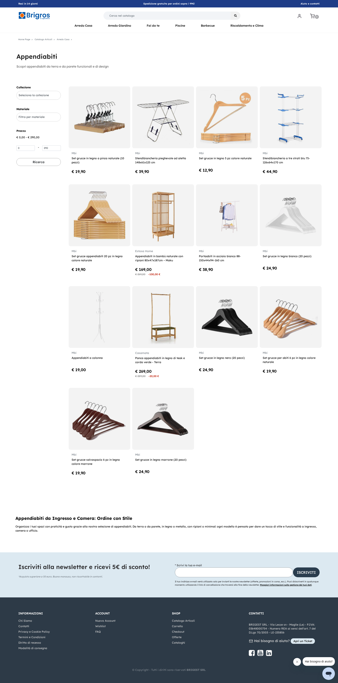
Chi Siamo (25, 620)
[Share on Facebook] (252, 654)
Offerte (177, 637)
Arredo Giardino (119, 25)
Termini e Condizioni (31, 637)
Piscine (180, 25)
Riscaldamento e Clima (246, 25)
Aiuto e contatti (310, 3)
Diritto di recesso (29, 642)
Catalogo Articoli (183, 620)
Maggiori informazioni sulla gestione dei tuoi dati (286, 584)
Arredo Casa (83, 25)
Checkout (178, 631)
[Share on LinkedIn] (269, 654)
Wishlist (100, 626)
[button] (235, 16)
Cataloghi (178, 642)
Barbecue (208, 25)
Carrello (177, 626)
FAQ (98, 631)
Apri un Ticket (302, 641)
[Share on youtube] (260, 654)
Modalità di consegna (32, 648)
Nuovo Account (105, 620)
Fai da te (153, 25)
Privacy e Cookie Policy (34, 631)
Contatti (23, 626)
